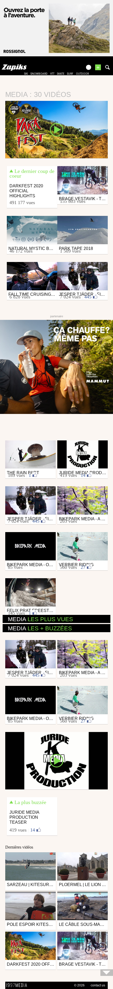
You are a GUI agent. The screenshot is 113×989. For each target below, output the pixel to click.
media (40, 619)
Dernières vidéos (19, 847)
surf (70, 73)
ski (26, 73)
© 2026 (79, 985)
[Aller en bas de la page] (106, 972)
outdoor (82, 73)
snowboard (39, 73)
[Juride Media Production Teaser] (56, 760)
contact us (98, 985)
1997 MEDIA (18, 985)
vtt (52, 73)
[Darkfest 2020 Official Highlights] (56, 129)
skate (60, 73)
